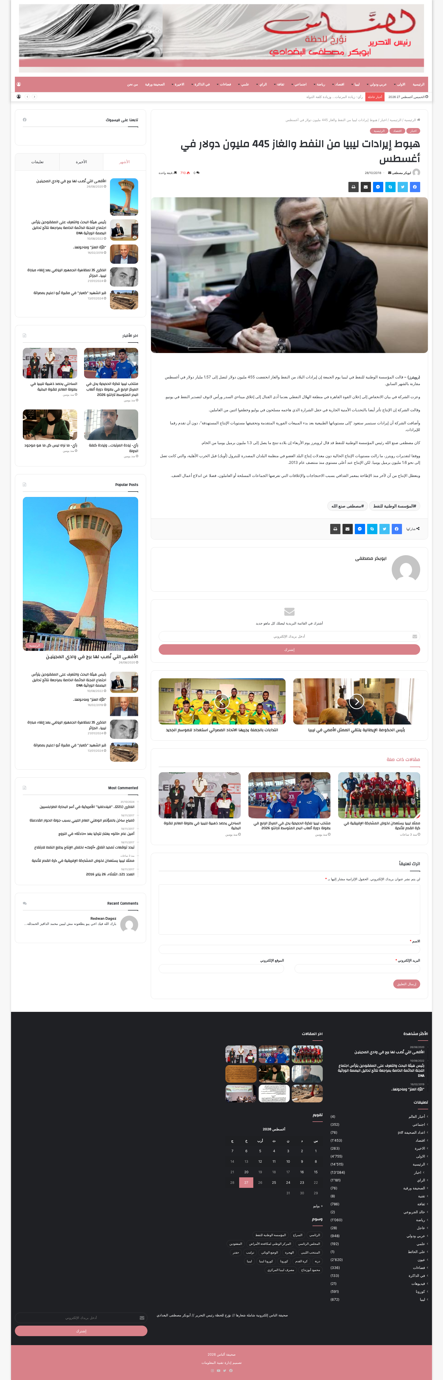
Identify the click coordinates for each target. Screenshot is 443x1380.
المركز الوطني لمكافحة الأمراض (270, 1244)
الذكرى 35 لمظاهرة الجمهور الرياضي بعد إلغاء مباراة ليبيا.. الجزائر (66, 273)
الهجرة (289, 1252)
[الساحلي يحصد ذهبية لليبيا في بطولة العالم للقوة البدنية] (200, 795)
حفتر (236, 1252)
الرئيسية (419, 84)
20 (246, 1172)
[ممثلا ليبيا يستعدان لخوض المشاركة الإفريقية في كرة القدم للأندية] (379, 795)
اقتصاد (339, 84)
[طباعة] (353, 187)
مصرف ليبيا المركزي (280, 1270)
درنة (317, 1261)
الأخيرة (81, 161)
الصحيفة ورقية (155, 84)
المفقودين (235, 1244)
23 (302, 1182)
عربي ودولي (378, 84)
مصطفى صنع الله (346, 505)
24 (288, 1182)
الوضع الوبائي (269, 1252)
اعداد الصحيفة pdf (411, 1132)
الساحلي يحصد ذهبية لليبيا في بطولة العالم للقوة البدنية (202, 825)
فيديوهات (418, 1283)
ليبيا (357, 84)
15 (316, 1172)
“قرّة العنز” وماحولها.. (89, 247)
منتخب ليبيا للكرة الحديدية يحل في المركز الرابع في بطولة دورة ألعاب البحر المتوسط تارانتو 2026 (292, 825)
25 (274, 1182)
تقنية (421, 1196)
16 (302, 1172)
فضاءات (225, 84)
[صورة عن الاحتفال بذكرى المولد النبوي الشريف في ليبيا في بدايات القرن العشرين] (240, 1074)
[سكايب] (390, 187)
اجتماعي (301, 84)
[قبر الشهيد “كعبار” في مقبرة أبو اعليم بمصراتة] (124, 299)
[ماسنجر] (378, 187)
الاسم (415, 941)
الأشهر (124, 161)
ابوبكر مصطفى (401, 173)
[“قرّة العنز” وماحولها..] (124, 254)
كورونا (420, 1291)
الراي (263, 84)
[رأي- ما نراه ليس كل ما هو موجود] (50, 424)
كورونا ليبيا (266, 1261)
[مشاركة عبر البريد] (366, 187)
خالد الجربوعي (414, 1212)
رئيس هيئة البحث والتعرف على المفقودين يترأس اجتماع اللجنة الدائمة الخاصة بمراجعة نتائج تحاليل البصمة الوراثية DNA (69, 228)
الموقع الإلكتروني (272, 960)
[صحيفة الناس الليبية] (221, 38)
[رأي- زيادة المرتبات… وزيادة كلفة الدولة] (111, 424)
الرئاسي (314, 1235)
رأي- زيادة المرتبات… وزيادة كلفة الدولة (334, 97)
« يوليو (318, 1206)
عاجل (421, 1228)
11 (274, 1161)
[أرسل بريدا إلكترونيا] (389, 173)
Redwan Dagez (103, 918)
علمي (245, 84)
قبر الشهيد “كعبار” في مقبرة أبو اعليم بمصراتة (70, 293)
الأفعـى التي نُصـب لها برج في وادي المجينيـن (71, 181)
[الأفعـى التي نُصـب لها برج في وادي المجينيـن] (124, 197)
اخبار (383, 120)
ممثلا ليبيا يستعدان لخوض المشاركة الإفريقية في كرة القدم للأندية (382, 825)
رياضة (321, 84)
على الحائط (416, 1252)
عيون (421, 1260)
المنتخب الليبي (310, 1252)
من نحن (132, 84)
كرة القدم (301, 1261)
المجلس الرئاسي (309, 1244)
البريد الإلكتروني (407, 960)
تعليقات (37, 161)
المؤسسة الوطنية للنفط (393, 505)
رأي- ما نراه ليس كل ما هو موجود (50, 445)
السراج (297, 1235)
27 (246, 1182)
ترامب (250, 1252)
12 (260, 1161)
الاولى (401, 84)
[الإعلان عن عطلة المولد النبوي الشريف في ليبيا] (274, 1093)
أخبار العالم (417, 1116)
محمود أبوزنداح (310, 1270)
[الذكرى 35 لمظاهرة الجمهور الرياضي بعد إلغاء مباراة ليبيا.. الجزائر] (124, 277)
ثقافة (280, 84)
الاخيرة (179, 84)
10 (288, 1161)
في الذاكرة (202, 84)
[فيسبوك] (415, 187)
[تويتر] (403, 187)
